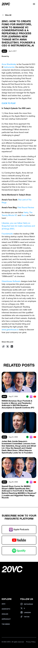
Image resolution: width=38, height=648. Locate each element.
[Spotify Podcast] (27, 396)
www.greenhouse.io (10, 329)
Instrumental (9, 67)
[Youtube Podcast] (34, 396)
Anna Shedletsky (9, 64)
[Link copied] (3, 346)
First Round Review (26, 207)
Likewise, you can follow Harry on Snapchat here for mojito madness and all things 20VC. (18, 226)
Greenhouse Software (11, 281)
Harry (26, 212)
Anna (24, 215)
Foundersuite (7, 234)
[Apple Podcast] (31, 396)
